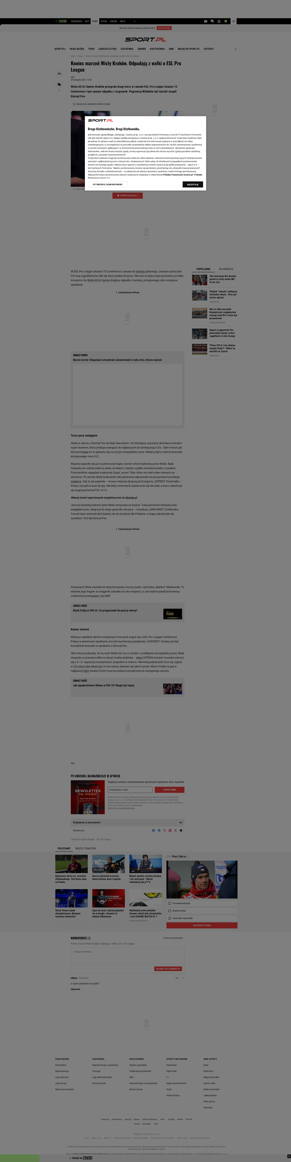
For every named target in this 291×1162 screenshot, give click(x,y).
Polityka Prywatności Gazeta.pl (178, 175)
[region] (145, 153)
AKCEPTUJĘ (193, 184)
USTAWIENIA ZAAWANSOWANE (107, 184)
